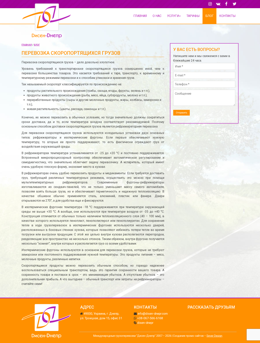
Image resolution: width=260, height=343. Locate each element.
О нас (157, 16)
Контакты (227, 16)
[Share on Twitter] (214, 314)
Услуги (173, 16)
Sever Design (214, 335)
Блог (209, 16)
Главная (140, 16)
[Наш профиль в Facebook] (226, 4)
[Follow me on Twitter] (234, 4)
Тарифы (193, 16)
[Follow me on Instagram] (210, 4)
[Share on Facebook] (190, 314)
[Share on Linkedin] (206, 314)
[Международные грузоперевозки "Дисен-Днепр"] (47, 23)
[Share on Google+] (198, 314)
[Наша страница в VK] (218, 4)
